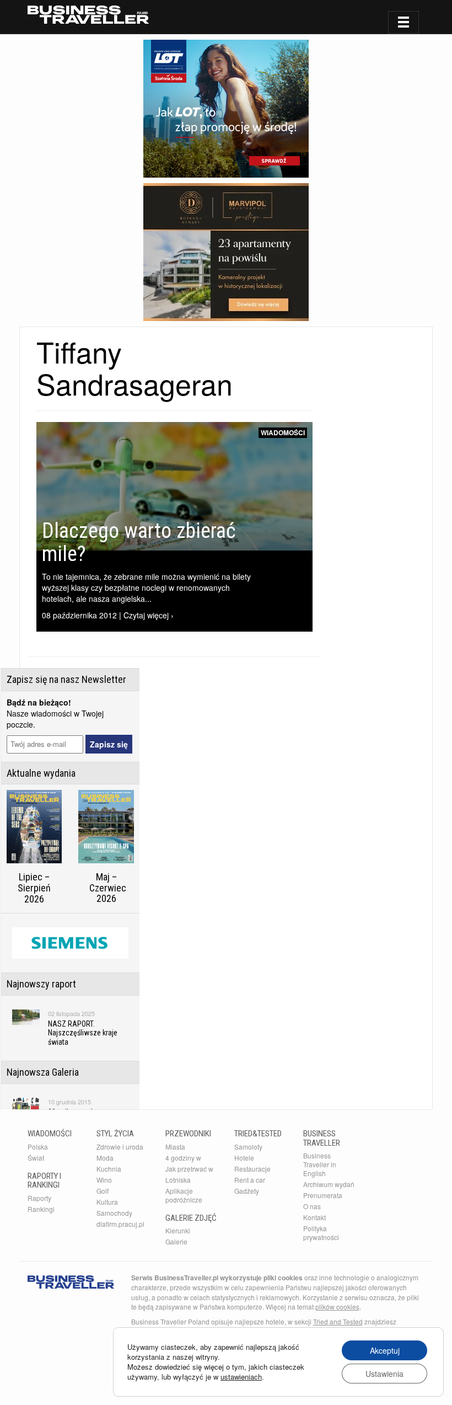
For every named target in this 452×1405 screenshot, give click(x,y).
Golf (102, 1190)
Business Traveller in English (319, 1164)
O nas (312, 1206)
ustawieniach (241, 1377)
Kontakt (314, 1217)
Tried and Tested (338, 1321)
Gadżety (246, 1190)
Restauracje (252, 1168)
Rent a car (249, 1179)
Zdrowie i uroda (119, 1146)
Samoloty (248, 1146)
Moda (105, 1157)
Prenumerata (322, 1195)
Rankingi (41, 1209)
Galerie (176, 1241)
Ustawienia (384, 1373)
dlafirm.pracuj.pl (120, 1223)
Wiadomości (283, 432)
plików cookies (337, 1306)
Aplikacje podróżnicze (183, 1195)
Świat (36, 1157)
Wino (104, 1179)
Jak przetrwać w (189, 1168)
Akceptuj (385, 1350)
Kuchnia (108, 1168)
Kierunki (177, 1230)
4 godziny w (183, 1157)
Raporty (39, 1198)
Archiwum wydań (328, 1184)
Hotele (244, 1157)
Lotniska (178, 1179)
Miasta (175, 1146)
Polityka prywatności (321, 1233)
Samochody (114, 1212)
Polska (38, 1146)
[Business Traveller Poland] (88, 14)
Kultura (107, 1201)
